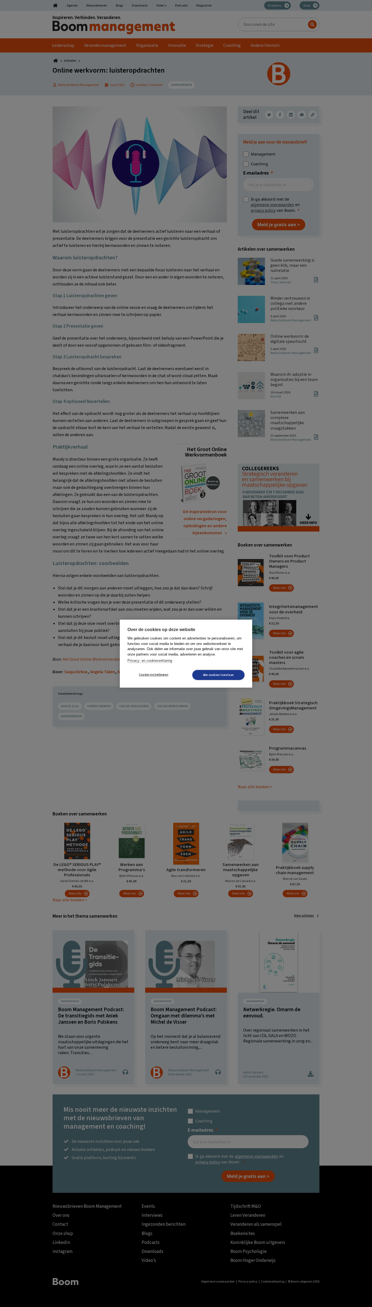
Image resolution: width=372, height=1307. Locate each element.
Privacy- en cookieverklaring (149, 661)
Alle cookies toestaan (218, 675)
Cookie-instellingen (153, 674)
